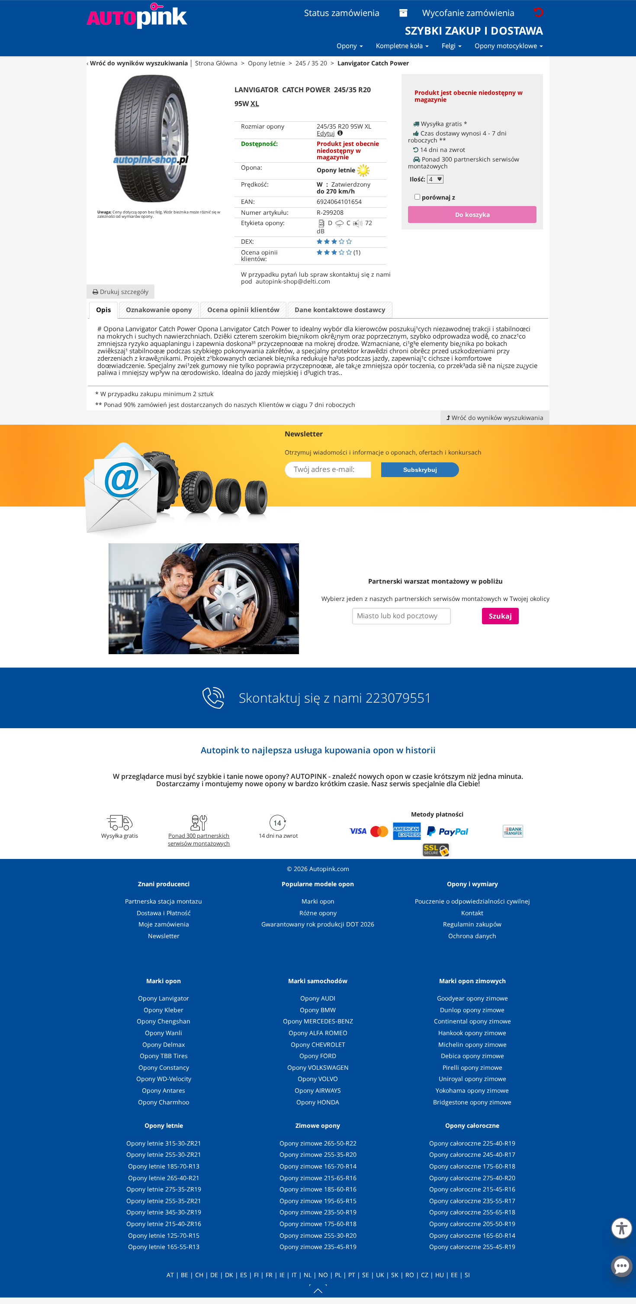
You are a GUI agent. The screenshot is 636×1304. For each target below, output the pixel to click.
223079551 (399, 697)
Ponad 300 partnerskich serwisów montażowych (199, 839)
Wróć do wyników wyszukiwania (139, 63)
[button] (622, 1226)
